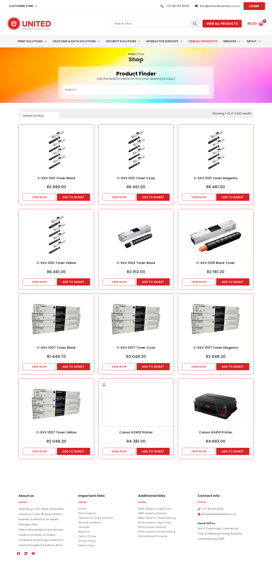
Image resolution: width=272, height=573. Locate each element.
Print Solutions (87, 513)
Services (83, 527)
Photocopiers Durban (152, 527)
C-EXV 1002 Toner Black (136, 263)
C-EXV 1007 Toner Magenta (215, 347)
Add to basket (73, 197)
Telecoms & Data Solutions (95, 518)
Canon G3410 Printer (216, 432)
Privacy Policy (87, 541)
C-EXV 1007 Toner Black (56, 347)
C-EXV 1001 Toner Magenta (216, 178)
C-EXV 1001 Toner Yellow (56, 263)
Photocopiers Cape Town (154, 522)
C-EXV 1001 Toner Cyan (136, 178)
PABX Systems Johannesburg (157, 518)
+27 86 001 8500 (177, 6)
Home (131, 54)
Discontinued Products (152, 536)
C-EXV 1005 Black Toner (215, 263)
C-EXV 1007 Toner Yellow (56, 432)
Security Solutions (89, 522)
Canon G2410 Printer (136, 432)
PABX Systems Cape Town (155, 509)
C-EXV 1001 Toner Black (56, 178)
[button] (35, 6)
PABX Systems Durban (152, 513)
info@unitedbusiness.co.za (220, 6)
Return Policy (86, 545)
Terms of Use (87, 536)
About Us (84, 532)
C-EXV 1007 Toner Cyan (136, 347)
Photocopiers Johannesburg (156, 532)
